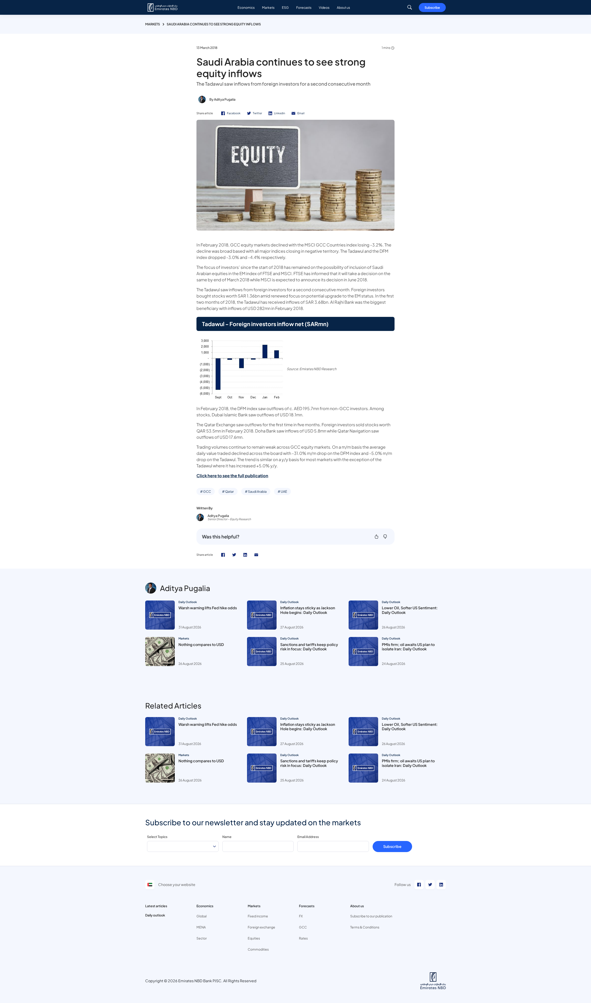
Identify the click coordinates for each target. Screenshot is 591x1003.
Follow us (403, 884)
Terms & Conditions (364, 927)
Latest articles (156, 906)
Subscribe (432, 7)
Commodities (258, 949)
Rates (303, 938)
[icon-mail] (256, 555)
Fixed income (258, 916)
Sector (201, 938)
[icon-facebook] (223, 555)
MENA (201, 927)
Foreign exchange (261, 927)
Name (227, 837)
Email (301, 113)
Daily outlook (155, 915)
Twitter (257, 113)
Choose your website (176, 884)
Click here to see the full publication (232, 475)
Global (201, 916)
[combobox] (183, 846)
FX (301, 916)
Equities (254, 938)
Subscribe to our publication (371, 916)
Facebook (234, 113)
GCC (303, 927)
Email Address (308, 837)
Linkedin (279, 113)
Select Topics (157, 837)
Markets (152, 24)
